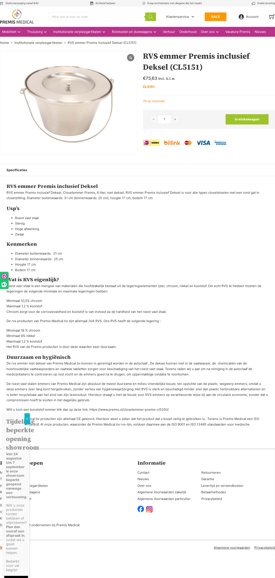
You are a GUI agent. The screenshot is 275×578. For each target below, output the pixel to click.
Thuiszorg (35, 32)
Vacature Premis (237, 32)
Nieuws (260, 32)
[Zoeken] (150, 16)
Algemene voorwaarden (232, 548)
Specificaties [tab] (16, 170)
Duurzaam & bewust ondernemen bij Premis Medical (40, 525)
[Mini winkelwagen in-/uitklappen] (272, 17)
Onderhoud (188, 32)
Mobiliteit (9, 32)
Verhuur (169, 32)
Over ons (208, 32)
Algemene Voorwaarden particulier (164, 499)
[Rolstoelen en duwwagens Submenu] (157, 32)
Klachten (6, 518)
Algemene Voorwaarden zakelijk (162, 492)
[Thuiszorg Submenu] (47, 32)
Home (4, 43)
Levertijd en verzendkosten (222, 486)
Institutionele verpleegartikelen (77, 32)
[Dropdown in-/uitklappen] (192, 16)
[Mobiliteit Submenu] (21, 32)
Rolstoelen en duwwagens (132, 32)
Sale (3, 505)
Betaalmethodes (213, 492)
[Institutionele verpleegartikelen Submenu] (106, 32)
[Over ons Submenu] (219, 32)
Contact (143, 472)
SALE (215, 17)
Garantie (207, 479)
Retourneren (211, 472)
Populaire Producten (15, 499)
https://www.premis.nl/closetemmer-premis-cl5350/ (129, 409)
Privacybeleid (211, 499)
